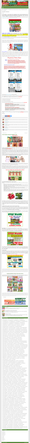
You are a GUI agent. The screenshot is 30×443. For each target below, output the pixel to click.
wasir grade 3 (3, 376)
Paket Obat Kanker (15, 354)
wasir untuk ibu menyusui (5, 423)
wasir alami (10, 359)
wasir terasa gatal (23, 418)
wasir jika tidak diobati (14, 382)
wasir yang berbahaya (4, 424)
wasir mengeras (4, 397)
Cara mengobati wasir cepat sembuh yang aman (11, 310)
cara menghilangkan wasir (12, 321)
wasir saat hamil (4, 408)
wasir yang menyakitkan (10, 425)
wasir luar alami (4, 387)
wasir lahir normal (17, 386)
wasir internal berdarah (8, 381)
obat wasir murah (4, 344)
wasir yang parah (21, 425)
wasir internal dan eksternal (15, 381)
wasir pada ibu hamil (21, 403)
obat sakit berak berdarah (24, 332)
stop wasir (7, 358)
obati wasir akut (12, 353)
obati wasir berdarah (17, 353)
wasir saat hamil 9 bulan (24, 409)
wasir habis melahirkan (12, 376)
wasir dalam (6, 369)
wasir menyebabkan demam (5, 398)
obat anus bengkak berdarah (23, 327)
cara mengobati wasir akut (24, 321)
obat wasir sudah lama (5, 349)
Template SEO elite (26, 442)
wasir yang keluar (4, 425)
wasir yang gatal (15, 424)
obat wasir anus (4, 337)
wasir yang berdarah (10, 424)
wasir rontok (25, 407)
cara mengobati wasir (18, 321)
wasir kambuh (19, 382)
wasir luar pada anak (13, 391)
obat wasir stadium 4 (15, 348)
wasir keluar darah (4, 385)
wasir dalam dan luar (18, 370)
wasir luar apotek (13, 387)
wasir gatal (19, 375)
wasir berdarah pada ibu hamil (17, 364)
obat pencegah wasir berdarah (18, 331)
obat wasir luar (15, 343)
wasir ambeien (13, 359)
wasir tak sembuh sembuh (12, 418)
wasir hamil (17, 376)
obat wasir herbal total (11, 342)
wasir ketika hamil (19, 385)
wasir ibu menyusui (15, 380)
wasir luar (26, 386)
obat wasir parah (17, 344)
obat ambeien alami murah (5, 326)
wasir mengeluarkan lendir (21, 396)
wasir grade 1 (25, 375)
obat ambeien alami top (11, 326)
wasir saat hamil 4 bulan (16, 408)
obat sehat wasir (10, 333)
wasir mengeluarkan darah (15, 396)
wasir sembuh (17, 413)
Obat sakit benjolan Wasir (17, 332)
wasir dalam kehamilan (12, 371)
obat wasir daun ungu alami (19, 338)
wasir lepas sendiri (22, 386)
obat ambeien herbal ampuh (18, 326)
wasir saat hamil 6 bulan (5, 409)
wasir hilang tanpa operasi (5, 380)
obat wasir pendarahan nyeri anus (23, 344)
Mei (2, 440)
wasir (20, 358)
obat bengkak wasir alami (19, 328)
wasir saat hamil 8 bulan (17, 409)
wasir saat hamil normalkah (19, 412)
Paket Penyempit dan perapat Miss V (23, 355)
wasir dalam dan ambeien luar (12, 370)
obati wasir (8, 353)
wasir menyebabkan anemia (18, 397)
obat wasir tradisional (17, 56)
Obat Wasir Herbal (7, 121)
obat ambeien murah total (5, 327)
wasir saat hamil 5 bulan (23, 408)
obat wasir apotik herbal (14, 337)
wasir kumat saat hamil (12, 386)
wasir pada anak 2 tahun (5, 402)
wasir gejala (22, 375)
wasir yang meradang (15, 425)
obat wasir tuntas (4, 353)
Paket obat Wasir (9, 355)
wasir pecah (15, 407)
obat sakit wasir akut (16, 9)
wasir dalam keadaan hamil (5, 371)
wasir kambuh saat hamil (24, 382)
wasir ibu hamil (10, 380)
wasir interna (23, 380)
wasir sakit (9, 413)
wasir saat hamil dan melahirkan (6, 412)
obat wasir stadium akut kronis (22, 348)
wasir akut (23, 358)
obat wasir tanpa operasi (21, 349)
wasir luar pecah (25, 391)
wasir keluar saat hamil (10, 385)
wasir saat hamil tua (4, 413)
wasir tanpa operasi (18, 418)
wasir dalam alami (11, 369)
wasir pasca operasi (11, 407)
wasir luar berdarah (23, 387)
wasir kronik (3, 386)
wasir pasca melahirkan (5, 407)
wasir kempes (14, 385)
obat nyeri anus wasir (12, 331)
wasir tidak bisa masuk (10, 419)
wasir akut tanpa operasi (5, 359)
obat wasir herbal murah (5, 342)
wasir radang (18, 407)
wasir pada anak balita (17, 402)
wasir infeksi (19, 380)
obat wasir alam (17, 333)
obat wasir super (10, 349)
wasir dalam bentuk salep (16, 369)
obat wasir (20, 9)
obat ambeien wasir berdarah (12, 327)
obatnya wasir (23, 9)
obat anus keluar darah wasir (12, 328)
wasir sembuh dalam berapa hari (23, 413)
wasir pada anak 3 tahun (11, 402)
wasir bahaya (3, 364)
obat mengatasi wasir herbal (5, 331)
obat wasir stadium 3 (10, 348)
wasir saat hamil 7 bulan (11, 409)
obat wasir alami (22, 333)
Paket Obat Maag (20, 354)
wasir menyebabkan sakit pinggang (21, 398)
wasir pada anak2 (12, 403)
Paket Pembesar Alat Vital (15, 355)
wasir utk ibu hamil (15, 423)
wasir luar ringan (10, 392)
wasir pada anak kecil (23, 402)
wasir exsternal (4, 375)
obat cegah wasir (24, 328)
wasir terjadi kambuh (4, 419)
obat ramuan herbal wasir (5, 9)
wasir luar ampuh (9, 387)
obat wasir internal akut (17, 342)
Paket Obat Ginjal (4, 354)
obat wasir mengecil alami (20, 343)
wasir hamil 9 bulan (21, 376)
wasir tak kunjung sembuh (5, 418)
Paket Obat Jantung (9, 354)
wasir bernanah (10, 365)
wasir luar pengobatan (4, 392)
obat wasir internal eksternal (23, 342)
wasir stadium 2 (24, 414)
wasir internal (3, 381)
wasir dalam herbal (24, 370)
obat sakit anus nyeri (10, 9)
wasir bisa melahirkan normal (16, 365)
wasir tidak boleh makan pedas (17, 419)
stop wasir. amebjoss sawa (13, 358)
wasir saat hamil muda (13, 412)
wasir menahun (9, 396)
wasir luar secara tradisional (21, 392)
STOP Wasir (3, 251)
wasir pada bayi (16, 403)
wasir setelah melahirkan (11, 414)
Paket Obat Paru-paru (24, 354)
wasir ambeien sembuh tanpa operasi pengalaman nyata (8, 360)
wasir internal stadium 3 (21, 381)
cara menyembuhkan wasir (5, 322)
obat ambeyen (17, 327)
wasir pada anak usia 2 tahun (5, 403)
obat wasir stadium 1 (4, 348)
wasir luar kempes (4, 391)
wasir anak (17, 360)
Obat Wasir (6, 126)
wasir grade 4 (7, 376)
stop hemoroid (4, 358)
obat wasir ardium (20, 337)
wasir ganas (15, 375)
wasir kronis (7, 386)
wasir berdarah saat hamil (5, 365)
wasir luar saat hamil (15, 392)
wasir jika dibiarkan (9, 382)
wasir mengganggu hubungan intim (11, 397)
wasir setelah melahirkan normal (18, 414)
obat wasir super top (15, 349)
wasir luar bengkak (18, 387)
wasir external (12, 375)
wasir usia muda (11, 423)
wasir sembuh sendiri (4, 414)
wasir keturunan (24, 385)
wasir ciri (3, 369)
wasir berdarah (12, 364)
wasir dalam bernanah (22, 369)
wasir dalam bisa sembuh (5, 370)
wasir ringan (22, 407)
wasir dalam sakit (17, 371)
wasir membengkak (4, 396)
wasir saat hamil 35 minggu (10, 408)
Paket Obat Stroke (4, 355)
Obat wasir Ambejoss (8, 94)
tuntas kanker (17, 358)
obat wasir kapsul (4, 343)
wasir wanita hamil (20, 423)
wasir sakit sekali (13, 413)
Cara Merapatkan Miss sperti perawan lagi (14, 322)
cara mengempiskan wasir (5, 321)
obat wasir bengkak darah (5, 338)
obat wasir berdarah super (12, 338)
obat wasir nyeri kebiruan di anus (11, 344)
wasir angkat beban (21, 360)
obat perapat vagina (25, 331)
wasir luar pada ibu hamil (19, 391)
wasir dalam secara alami (23, 371)
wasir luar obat (9, 391)
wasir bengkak (7, 364)
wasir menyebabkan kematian (13, 398)
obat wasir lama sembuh (10, 343)
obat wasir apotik (9, 337)
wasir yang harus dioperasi (21, 424)
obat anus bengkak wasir (5, 328)
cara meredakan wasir (22, 322)
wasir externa (8, 375)
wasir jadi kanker (4, 382)
